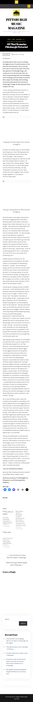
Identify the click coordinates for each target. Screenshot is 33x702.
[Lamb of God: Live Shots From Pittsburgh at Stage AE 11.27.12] (8, 534)
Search (7, 619)
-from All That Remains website (13, 468)
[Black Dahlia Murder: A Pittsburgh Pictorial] (22, 520)
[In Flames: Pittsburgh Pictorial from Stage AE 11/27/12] (8, 513)
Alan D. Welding (19, 54)
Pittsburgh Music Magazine (16, 23)
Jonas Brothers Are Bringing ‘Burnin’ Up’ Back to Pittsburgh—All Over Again (17, 641)
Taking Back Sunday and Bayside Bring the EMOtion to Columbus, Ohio (16, 672)
